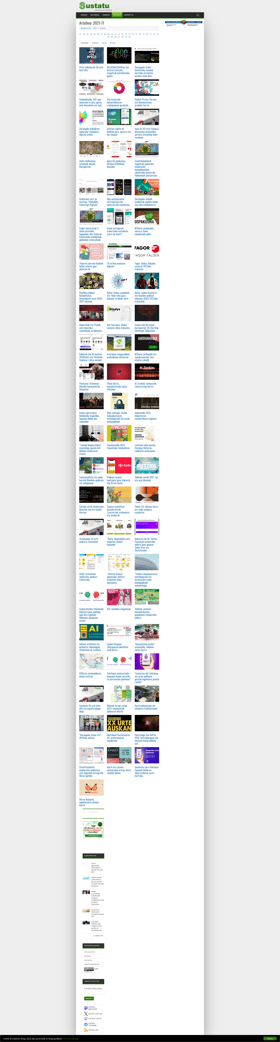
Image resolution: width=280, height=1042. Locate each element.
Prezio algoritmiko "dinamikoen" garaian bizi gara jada (97, 867)
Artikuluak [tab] (84, 43)
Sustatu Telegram (92, 1024)
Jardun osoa (99, 935)
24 (108, 37)
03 (87, 34)
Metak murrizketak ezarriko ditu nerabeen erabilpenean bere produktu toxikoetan (97, 898)
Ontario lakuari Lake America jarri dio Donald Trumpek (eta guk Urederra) (97, 882)
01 (80, 34)
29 (126, 37)
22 (154, 34)
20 (147, 34)
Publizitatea (93, 812)
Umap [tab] (104, 43)
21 (150, 34)
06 (98, 34)
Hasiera (85, 15)
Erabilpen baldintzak (91, 964)
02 (84, 34)
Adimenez (106, 15)
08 (105, 34)
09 (108, 34)
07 (101, 34)
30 (129, 37)
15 (129, 34)
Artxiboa (117, 15)
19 (143, 34)
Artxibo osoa (86, 28)
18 (140, 34)
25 (112, 37)
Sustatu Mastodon (92, 1008)
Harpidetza (128, 15)
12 (119, 34)
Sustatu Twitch (95, 1019)
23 (157, 34)
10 (112, 34)
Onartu (270, 1038)
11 (115, 34)
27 (119, 37)
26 (115, 37)
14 (126, 34)
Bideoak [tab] (95, 43)
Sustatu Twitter (95, 1014)
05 (94, 34)
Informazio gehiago (71, 1038)
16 (133, 34)
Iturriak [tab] (113, 43)
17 (136, 34)
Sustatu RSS (93, 1030)
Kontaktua (88, 960)
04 (91, 34)
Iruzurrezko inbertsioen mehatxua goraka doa (97, 913)
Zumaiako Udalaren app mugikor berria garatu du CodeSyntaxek (96, 926)
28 (122, 37)
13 (122, 34)
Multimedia (95, 15)
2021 (95, 28)
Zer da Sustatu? (89, 952)
